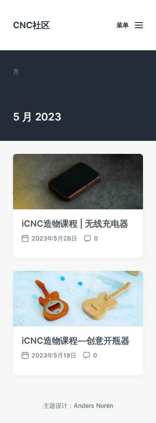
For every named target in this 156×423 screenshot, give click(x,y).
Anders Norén (93, 405)
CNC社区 (31, 25)
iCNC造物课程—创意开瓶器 (76, 340)
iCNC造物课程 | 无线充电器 (75, 223)
